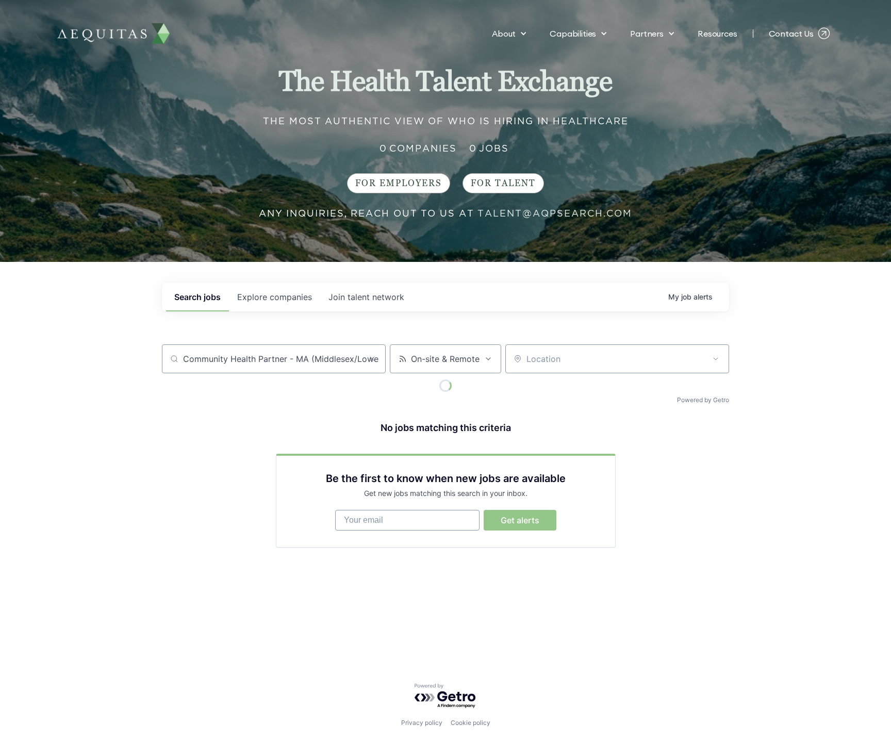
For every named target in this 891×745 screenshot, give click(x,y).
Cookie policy (470, 722)
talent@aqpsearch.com (554, 213)
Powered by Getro (703, 400)
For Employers (398, 183)
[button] (509, 33)
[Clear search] (372, 358)
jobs (197, 297)
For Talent (503, 183)
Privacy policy (421, 722)
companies (274, 297)
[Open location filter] (715, 358)
